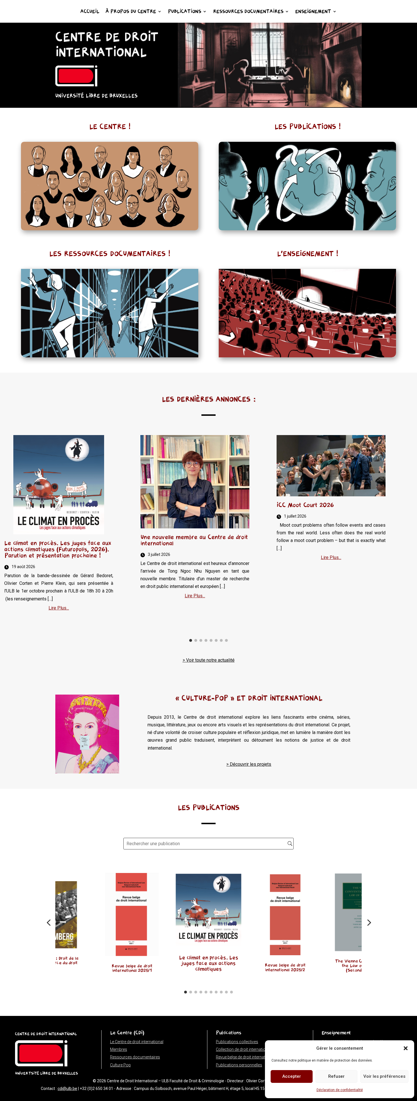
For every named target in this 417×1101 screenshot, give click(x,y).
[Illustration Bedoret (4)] (270, 105)
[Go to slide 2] (195, 640)
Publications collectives (237, 1041)
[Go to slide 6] (216, 640)
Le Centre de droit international (136, 1041)
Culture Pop (120, 1065)
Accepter (291, 1076)
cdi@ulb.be (67, 1088)
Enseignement (313, 11)
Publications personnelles (239, 1065)
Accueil (89, 11)
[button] (405, 1048)
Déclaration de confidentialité (340, 1090)
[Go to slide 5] (211, 640)
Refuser (336, 1076)
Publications (184, 11)
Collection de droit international (243, 1049)
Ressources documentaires (248, 11)
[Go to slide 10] (231, 992)
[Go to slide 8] (226, 640)
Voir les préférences (384, 1076)
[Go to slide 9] (226, 992)
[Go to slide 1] (190, 640)
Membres (118, 1049)
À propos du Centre (131, 11)
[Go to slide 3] (200, 640)
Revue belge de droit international (245, 1057)
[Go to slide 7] (221, 640)
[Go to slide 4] (206, 640)
